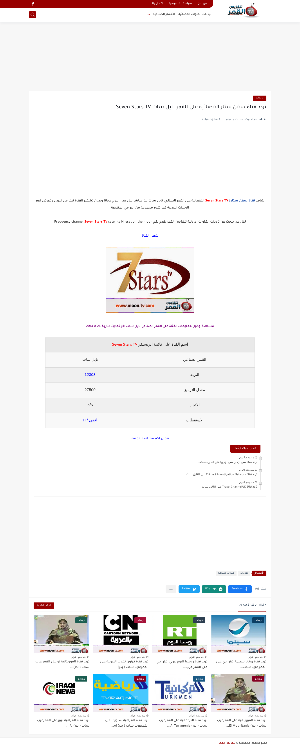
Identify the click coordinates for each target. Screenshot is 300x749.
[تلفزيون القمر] (243, 10)
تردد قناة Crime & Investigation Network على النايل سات (221, 474)
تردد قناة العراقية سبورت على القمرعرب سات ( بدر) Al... (126, 723)
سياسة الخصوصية (180, 3)
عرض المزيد (44, 605)
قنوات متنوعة (226, 573)
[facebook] (33, 4)
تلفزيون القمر (227, 743)
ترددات (260, 98)
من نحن (202, 3)
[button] (240, 589)
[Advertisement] (150, 57)
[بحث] (32, 14)
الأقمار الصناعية (164, 14)
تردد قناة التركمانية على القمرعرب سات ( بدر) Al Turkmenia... (183, 723)
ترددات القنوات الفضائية (194, 14)
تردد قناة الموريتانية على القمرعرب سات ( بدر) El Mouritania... (241, 723)
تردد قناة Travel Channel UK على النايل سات (229, 487)
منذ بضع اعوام (246, 457)
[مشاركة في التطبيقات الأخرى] (171, 589)
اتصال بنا (157, 3)
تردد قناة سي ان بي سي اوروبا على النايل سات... (227, 462)
